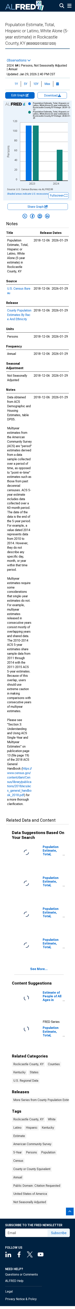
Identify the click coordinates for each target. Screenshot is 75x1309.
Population (48, 1152)
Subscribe (59, 1233)
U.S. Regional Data (25, 1080)
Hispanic (32, 1127)
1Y (16, 84)
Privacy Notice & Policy (21, 1299)
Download (51, 95)
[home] (24, 6)
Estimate (19, 1136)
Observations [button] (17, 60)
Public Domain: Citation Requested (36, 1186)
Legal (9, 1291)
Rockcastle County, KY (28, 1064)
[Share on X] (24, 216)
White (52, 1119)
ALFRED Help (14, 1281)
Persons (31, 1152)
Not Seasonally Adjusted (29, 1202)
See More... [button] (39, 969)
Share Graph (36, 207)
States (34, 1072)
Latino (17, 1127)
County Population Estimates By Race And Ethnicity (19, 315)
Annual (17, 1177)
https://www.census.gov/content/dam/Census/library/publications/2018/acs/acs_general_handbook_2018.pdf (19, 782)
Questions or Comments (21, 1274)
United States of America (30, 1194)
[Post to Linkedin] (47, 216)
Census (18, 1161)
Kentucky (19, 1072)
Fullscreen (57, 195)
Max (47, 84)
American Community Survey (32, 1144)
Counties (54, 1064)
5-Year (17, 1152)
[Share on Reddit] (40, 216)
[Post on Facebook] (32, 216)
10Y (35, 84)
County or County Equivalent (31, 1169)
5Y (25, 84)
